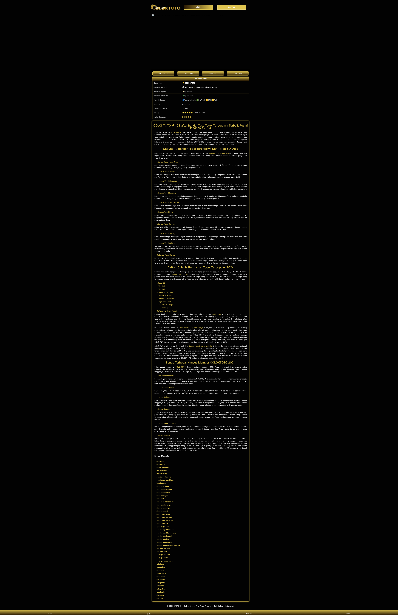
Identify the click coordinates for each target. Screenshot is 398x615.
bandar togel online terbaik (200, 346)
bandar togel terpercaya (219, 153)
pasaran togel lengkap (180, 274)
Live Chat (348, 613)
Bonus (50, 613)
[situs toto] (166, 7)
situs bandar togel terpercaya (191, 328)
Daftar (149, 614)
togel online (176, 132)
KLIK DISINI (186, 117)
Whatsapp (249, 613)
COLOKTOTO (180, 367)
